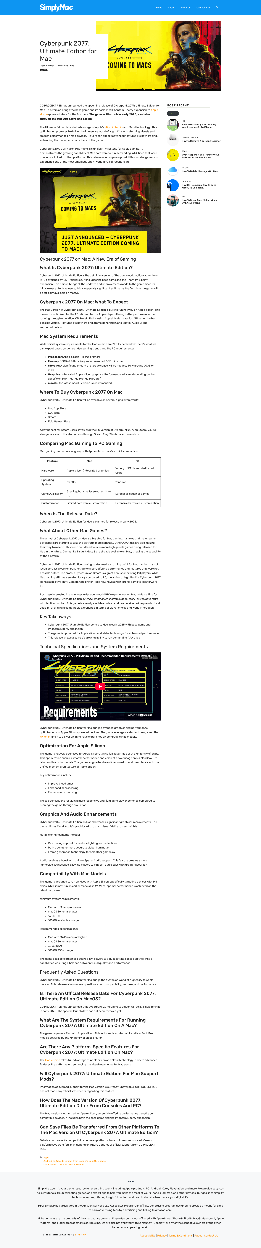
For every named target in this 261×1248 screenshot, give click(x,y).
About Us (185, 7)
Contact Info (203, 7)
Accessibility (147, 1235)
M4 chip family (114, 127)
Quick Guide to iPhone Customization (64, 1164)
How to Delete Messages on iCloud (200, 171)
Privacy (162, 1235)
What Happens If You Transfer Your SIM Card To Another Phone (200, 156)
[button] (217, 7)
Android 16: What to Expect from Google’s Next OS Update (75, 1161)
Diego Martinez (47, 65)
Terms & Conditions (181, 1235)
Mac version (52, 1060)
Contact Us (211, 1235)
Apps (43, 70)
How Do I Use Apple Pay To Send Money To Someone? (199, 186)
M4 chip (45, 736)
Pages (171, 7)
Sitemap (80, 1235)
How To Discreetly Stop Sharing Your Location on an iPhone (199, 126)
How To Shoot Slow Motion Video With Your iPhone (199, 201)
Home (159, 7)
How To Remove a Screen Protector (201, 141)
